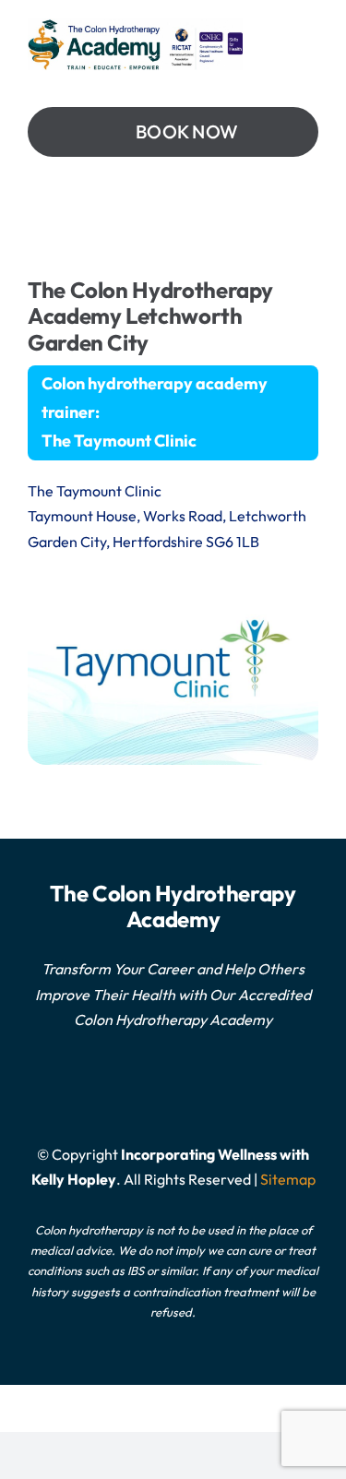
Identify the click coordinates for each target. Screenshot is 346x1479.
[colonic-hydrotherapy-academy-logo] (135, 26)
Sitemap (288, 1179)
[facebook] (173, 1087)
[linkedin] (203, 1087)
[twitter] (143, 1087)
